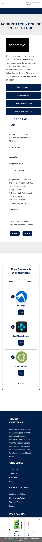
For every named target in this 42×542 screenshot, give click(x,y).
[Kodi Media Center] (22, 327)
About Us (13, 473)
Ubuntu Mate (21, 366)
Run (21, 312)
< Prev (14, 233)
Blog (11, 481)
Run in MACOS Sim (23, 111)
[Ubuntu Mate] (22, 357)
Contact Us (14, 477)
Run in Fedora (23, 95)
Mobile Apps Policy (17, 498)
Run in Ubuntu (23, 87)
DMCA (12, 506)
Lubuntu (21, 306)
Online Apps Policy (17, 494)
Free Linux (13, 282)
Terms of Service (16, 502)
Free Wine (30, 282)
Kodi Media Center (21, 336)
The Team (13, 470)
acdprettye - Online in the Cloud (21, 26)
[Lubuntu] (22, 297)
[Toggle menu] (3, 4)
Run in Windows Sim (23, 103)
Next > (27, 233)
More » (21, 383)
